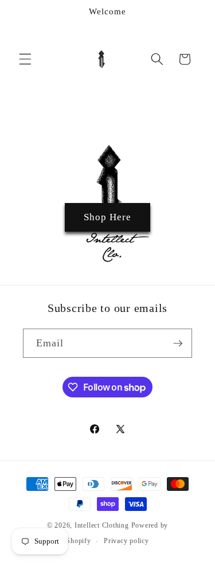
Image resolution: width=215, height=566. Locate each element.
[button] (25, 59)
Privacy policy (126, 541)
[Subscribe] (177, 343)
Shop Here (108, 217)
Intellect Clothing (102, 525)
